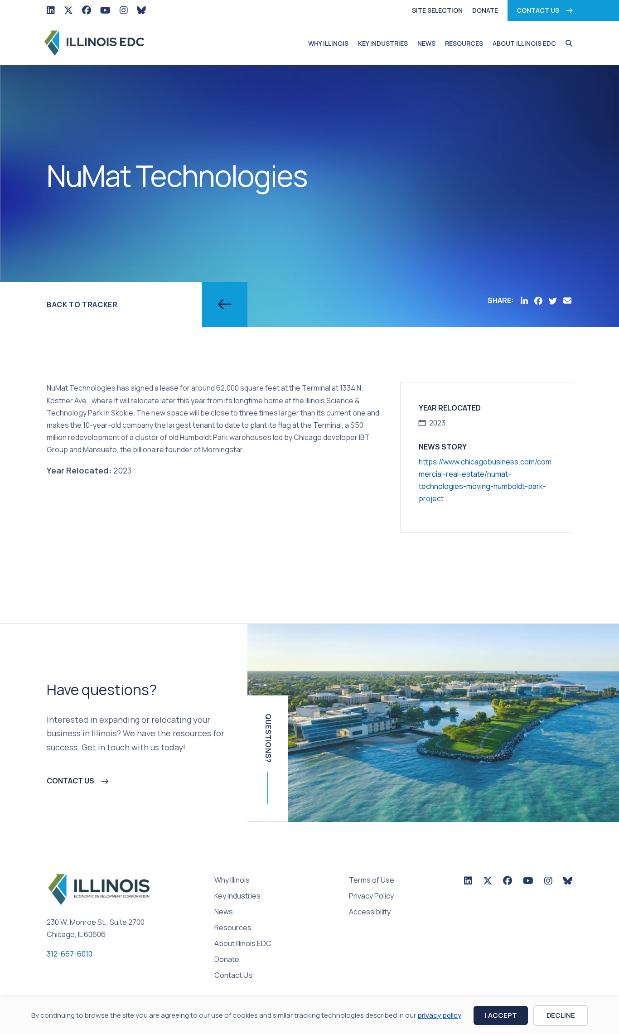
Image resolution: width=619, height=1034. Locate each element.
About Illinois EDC (524, 43)
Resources (464, 43)
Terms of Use (371, 880)
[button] (566, 43)
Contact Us (538, 10)
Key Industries (383, 43)
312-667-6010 (69, 954)
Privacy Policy (371, 896)
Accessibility (370, 912)
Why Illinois (328, 43)
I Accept (501, 1015)
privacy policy (439, 1015)
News (426, 43)
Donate (485, 10)
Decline (560, 1015)
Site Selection (437, 10)
